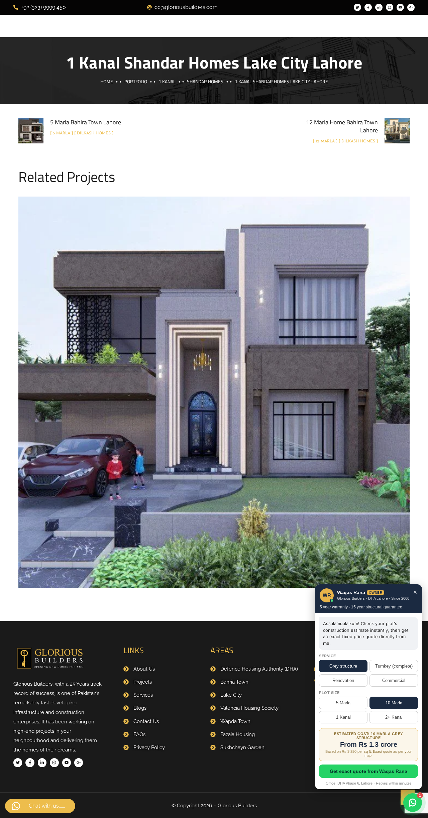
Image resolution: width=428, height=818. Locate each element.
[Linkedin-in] (379, 7)
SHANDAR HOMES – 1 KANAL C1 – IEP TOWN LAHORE (214, 385)
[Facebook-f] (368, 7)
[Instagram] (389, 7)
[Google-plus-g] (411, 7)
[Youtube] (400, 7)
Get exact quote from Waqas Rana (368, 771)
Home (106, 81)
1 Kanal (167, 81)
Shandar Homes (205, 81)
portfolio (135, 81)
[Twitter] (357, 7)
